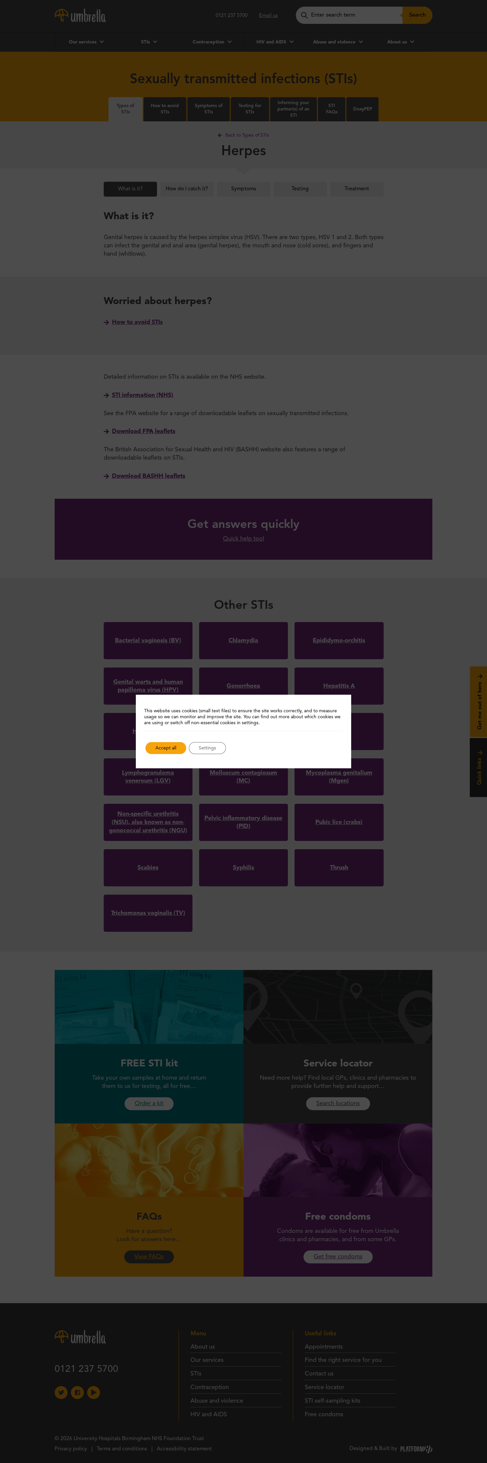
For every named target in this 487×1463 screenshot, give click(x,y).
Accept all (165, 748)
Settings (207, 748)
